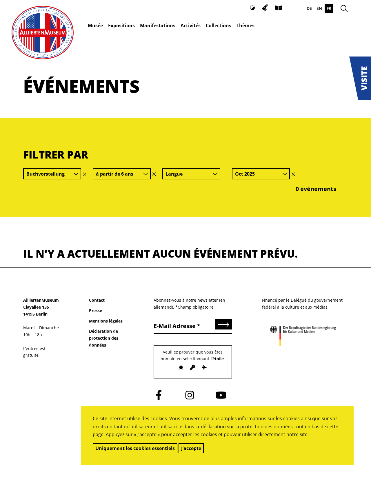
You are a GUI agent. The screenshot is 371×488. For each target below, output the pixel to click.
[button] (360, 78)
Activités (191, 25)
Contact (97, 300)
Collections (218, 25)
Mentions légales (106, 321)
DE (309, 8)
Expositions (121, 25)
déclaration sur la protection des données (247, 426)
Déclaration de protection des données (103, 338)
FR (329, 8)
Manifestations (157, 25)
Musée (95, 25)
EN (319, 8)
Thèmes (245, 25)
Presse (95, 310)
